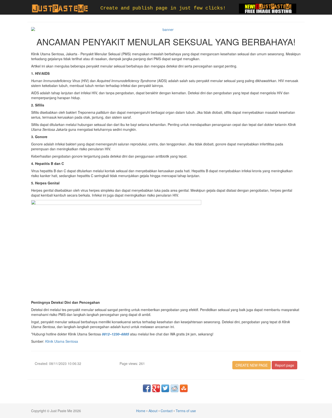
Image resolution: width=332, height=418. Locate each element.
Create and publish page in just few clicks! (163, 8)
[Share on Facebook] (147, 388)
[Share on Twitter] (165, 388)
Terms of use (186, 410)
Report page (284, 365)
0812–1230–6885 (115, 334)
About (153, 410)
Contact (167, 410)
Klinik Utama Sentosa (61, 341)
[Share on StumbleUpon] (184, 388)
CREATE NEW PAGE (252, 365)
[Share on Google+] (156, 388)
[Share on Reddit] (174, 388)
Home (140, 410)
